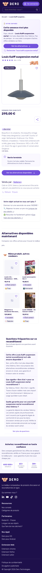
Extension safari (8, 555)
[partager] (37, 119)
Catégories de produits (10, 510)
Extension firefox (8, 552)
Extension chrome (9, 549)
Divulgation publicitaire (10, 566)
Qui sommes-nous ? (9, 493)
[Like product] (37, 68)
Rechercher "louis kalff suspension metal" (22, 50)
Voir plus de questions (21, 431)
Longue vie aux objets (10, 523)
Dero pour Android (8, 539)
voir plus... (5, 151)
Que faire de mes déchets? (12, 526)
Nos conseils (6, 508)
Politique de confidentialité (12, 563)
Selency (17, 182)
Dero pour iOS (7, 536)
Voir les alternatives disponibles (19, 173)
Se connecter (32, 4)
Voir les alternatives (19, 46)
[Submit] (37, 10)
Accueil (4, 17)
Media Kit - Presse (9, 520)
